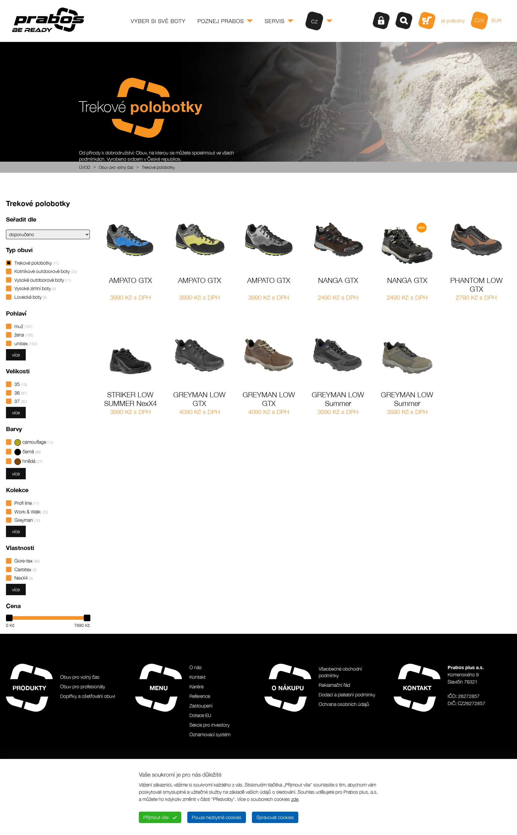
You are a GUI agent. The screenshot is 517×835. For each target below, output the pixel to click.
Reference (199, 696)
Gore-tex (27, 560)
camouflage (37, 442)
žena (23, 334)
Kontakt (197, 677)
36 (20, 392)
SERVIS (275, 21)
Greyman (27, 520)
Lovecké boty (30, 297)
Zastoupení (200, 705)
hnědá (32, 461)
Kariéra (196, 686)
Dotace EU (200, 715)
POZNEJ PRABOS (220, 21)
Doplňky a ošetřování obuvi (87, 696)
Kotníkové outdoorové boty (45, 271)
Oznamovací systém (209, 734)
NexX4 (23, 578)
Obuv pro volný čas (116, 167)
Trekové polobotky (158, 167)
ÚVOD (84, 167)
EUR (497, 20)
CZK (479, 20)
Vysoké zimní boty (35, 288)
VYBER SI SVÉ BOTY (158, 21)
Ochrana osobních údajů (344, 704)
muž (23, 326)
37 (20, 401)
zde (294, 799)
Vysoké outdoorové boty (42, 280)
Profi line (26, 503)
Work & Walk (31, 511)
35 (20, 384)
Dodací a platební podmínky (347, 694)
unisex (25, 343)
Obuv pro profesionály (82, 686)
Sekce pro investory (209, 725)
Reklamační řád (334, 685)
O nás (195, 667)
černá (31, 451)
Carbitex (25, 569)
